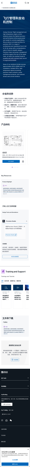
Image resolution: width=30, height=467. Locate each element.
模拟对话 (19, 281)
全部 (2, 281)
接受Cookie (15, 464)
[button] (23, 161)
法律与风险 (4, 429)
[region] (15, 457)
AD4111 (4, 152)
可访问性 (3, 435)
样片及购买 (11, 161)
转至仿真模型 (15, 256)
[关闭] (28, 449)
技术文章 (7, 281)
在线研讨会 (12, 281)
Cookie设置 (15, 459)
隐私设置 (3, 441)
